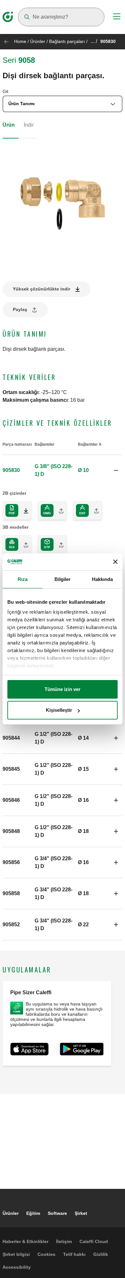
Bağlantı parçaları (67, 41)
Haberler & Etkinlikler (25, 1241)
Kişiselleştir (59, 710)
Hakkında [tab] (102, 579)
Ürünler (37, 41)
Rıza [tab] (23, 579)
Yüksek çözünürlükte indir (41, 288)
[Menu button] (116, 17)
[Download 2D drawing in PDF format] (23, 510)
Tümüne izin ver (62, 689)
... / (94, 41)
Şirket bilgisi (16, 1254)
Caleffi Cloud (93, 1241)
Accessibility (17, 1267)
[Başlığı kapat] (115, 561)
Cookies (46, 1254)
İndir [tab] (29, 125)
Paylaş (20, 309)
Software (57, 1213)
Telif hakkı (74, 1254)
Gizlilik (100, 1254)
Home (20, 41)
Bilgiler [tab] (62, 579)
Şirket (81, 1213)
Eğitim (33, 1213)
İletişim (64, 1241)
